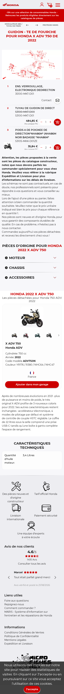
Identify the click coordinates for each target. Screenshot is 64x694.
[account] (42, 4)
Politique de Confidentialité (21, 636)
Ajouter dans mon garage (32, 384)
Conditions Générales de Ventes (24, 632)
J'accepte (32, 689)
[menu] (57, 4)
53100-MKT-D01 (24, 115)
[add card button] (57, 122)
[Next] (36, 25)
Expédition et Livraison (18, 643)
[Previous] (27, 25)
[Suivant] (58, 335)
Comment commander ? (20, 608)
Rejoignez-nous (14, 604)
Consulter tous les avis (32, 563)
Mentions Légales (15, 639)
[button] (32, 317)
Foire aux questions (16, 600)
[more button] (50, 122)
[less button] (41, 122)
